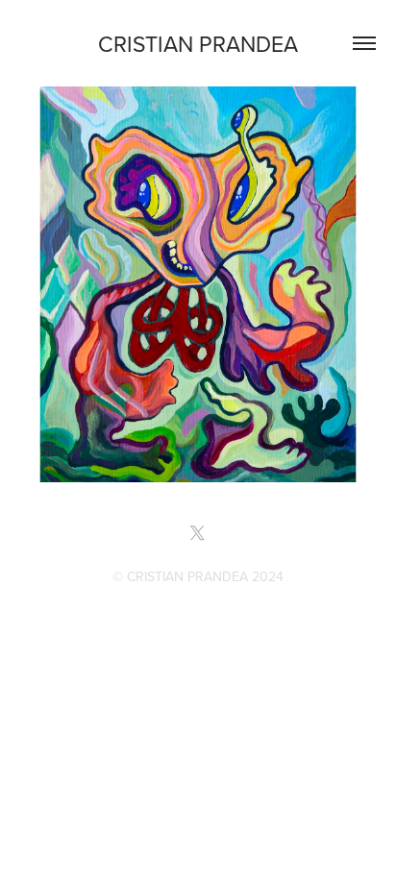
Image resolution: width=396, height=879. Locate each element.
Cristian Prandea (198, 43)
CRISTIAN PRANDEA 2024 (205, 576)
